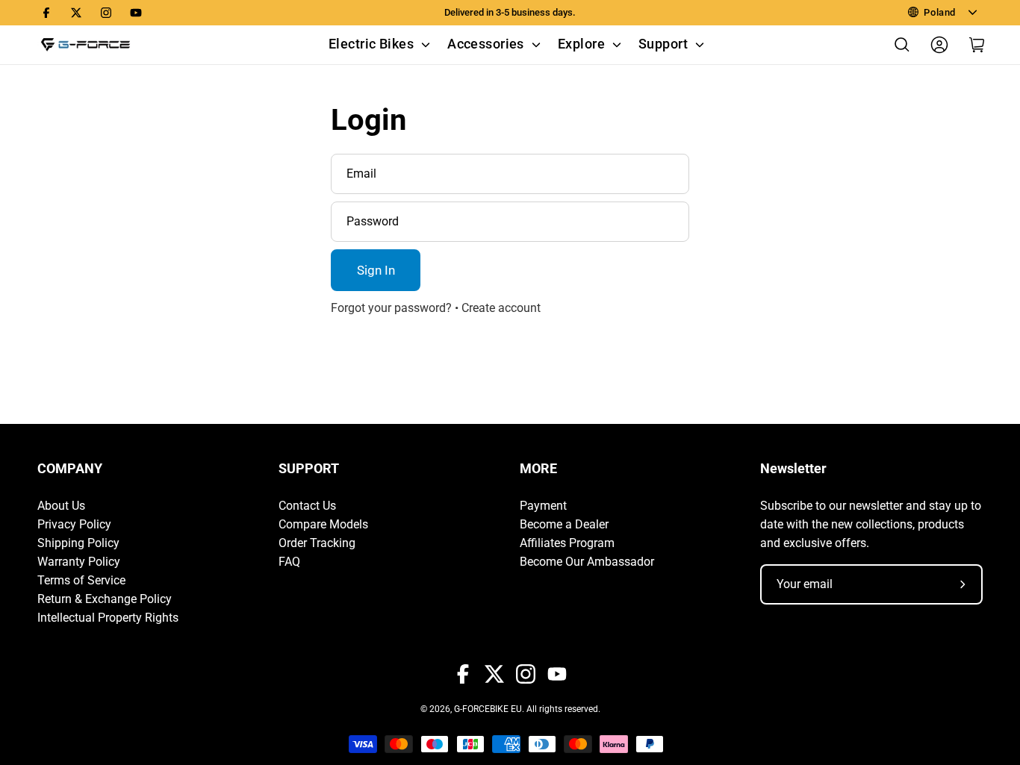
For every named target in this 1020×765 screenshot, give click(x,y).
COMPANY (69, 468)
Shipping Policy (78, 543)
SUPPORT (309, 468)
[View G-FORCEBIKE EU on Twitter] (76, 12)
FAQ (289, 562)
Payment (543, 506)
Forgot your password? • (396, 308)
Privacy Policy (74, 524)
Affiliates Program (567, 543)
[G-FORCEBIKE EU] (85, 45)
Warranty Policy (78, 562)
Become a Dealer (564, 524)
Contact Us (307, 506)
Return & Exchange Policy (104, 599)
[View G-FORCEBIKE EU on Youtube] (136, 12)
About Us (61, 506)
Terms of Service (81, 580)
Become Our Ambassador (587, 562)
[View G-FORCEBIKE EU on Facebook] (46, 12)
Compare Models (323, 524)
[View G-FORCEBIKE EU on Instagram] (106, 12)
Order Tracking (317, 543)
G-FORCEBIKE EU (488, 709)
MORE (538, 468)
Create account (501, 308)
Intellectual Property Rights (107, 618)
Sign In (376, 270)
